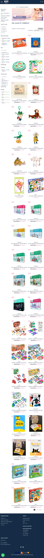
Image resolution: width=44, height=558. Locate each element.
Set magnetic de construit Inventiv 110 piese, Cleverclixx (36, 267)
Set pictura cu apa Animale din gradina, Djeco (36, 77)
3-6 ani (3, 29)
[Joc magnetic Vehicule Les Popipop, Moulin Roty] (36, 42)
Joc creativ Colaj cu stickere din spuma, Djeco (36, 196)
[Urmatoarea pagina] (41, 509)
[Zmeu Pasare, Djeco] (19, 185)
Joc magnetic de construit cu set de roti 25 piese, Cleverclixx (36, 220)
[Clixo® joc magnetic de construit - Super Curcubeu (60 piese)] (19, 352)
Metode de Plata (26, 518)
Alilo (2, 79)
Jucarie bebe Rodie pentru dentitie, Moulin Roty (36, 100)
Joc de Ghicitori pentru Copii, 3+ (36, 458)
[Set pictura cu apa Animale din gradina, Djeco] (36, 66)
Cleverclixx (4, 83)
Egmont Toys (19, 99)
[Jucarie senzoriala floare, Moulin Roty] (19, 114)
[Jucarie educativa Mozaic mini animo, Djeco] (36, 471)
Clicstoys (4, 85)
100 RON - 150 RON (5, 56)
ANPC (24, 521)
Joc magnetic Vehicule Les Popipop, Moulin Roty (36, 53)
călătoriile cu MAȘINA (6, 40)
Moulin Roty (19, 51)
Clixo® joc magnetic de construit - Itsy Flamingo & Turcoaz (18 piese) (19, 386)
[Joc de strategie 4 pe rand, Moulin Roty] (19, 42)
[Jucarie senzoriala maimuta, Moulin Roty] (36, 114)
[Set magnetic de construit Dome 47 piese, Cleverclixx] (36, 280)
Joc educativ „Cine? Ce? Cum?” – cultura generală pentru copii (19, 434)
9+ (2, 32)
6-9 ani (3, 31)
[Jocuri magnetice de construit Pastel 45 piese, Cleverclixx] (19, 209)
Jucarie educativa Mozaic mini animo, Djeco (36, 481)
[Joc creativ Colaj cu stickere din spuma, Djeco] (36, 185)
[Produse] (2, 2)
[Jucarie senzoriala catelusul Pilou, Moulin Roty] (36, 138)
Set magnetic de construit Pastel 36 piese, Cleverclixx (19, 243)
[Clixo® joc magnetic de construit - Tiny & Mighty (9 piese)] (36, 328)
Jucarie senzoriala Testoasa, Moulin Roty (19, 172)
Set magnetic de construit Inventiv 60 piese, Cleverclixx (19, 267)
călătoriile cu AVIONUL (4, 44)
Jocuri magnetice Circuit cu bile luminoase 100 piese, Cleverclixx (19, 315)
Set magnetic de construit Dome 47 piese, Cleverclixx (36, 291)
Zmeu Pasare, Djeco (19, 196)
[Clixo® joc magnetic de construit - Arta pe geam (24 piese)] (19, 399)
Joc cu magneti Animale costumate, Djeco (36, 505)
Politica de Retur (26, 520)
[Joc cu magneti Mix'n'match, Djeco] (19, 495)
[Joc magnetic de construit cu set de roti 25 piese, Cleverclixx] (36, 209)
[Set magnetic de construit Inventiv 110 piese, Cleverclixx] (36, 257)
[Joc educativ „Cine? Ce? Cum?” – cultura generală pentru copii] (19, 423)
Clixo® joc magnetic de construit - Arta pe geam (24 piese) (19, 410)
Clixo (19, 337)
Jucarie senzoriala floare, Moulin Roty (19, 124)
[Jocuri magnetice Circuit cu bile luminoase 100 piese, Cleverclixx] (19, 304)
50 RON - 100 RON (5, 54)
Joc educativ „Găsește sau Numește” (19, 458)
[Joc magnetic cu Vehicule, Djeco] (19, 471)
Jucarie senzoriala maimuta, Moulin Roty (36, 124)
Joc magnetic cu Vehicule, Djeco (19, 481)
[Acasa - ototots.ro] (7, 2)
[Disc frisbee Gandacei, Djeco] (19, 66)
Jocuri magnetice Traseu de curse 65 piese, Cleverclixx (35, 243)
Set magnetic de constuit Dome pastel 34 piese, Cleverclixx (19, 291)
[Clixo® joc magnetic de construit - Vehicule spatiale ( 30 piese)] (19, 328)
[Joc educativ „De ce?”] (36, 423)
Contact (2, 524)
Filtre (41, 28)
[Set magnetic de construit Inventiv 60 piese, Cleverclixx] (19, 257)
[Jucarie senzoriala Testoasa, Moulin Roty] (19, 161)
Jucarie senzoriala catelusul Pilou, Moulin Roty (35, 148)
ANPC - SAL (25, 523)
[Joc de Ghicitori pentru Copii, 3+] (36, 447)
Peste (3, 92)
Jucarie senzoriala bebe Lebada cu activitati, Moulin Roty (36, 172)
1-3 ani (3, 28)
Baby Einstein (4, 80)
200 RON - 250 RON (6, 62)
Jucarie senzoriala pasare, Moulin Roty (19, 148)
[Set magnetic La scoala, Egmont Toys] (19, 90)
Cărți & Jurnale (4, 17)
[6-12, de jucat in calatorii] (27, 14)
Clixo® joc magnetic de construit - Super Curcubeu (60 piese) (19, 362)
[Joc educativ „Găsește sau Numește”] (19, 447)
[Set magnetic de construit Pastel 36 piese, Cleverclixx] (19, 233)
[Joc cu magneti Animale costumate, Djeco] (36, 495)
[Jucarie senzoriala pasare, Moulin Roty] (19, 138)
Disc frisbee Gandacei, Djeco (19, 77)
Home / (17, 7)
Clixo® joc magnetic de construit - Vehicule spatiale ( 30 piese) (19, 339)
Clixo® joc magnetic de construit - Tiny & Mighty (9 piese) (35, 339)
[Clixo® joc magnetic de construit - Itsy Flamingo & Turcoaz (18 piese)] (19, 376)
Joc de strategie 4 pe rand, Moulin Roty (19, 53)
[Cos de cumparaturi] (42, 1)
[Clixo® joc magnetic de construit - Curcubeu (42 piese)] (36, 376)
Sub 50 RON (4, 52)
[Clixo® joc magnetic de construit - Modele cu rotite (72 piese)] (36, 352)
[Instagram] (23, 547)
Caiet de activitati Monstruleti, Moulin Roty (36, 410)
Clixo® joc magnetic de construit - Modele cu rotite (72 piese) (35, 362)
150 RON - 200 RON (5, 59)
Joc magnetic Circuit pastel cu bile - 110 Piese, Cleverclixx (36, 315)
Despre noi (3, 518)
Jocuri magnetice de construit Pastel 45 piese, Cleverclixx (19, 220)
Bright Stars (4, 82)
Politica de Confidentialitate (6, 521)
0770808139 (4, 542)
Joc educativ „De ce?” (36, 434)
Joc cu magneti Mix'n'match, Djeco (19, 505)
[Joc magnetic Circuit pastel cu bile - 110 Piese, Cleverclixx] (36, 304)
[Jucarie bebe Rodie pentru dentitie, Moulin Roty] (36, 90)
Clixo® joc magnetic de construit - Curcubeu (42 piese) (35, 386)
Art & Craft (3, 18)
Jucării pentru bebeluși (5, 15)
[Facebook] (21, 547)
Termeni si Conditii (4, 520)
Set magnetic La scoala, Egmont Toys (19, 100)
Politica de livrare (4, 523)
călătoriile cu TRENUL (6, 38)
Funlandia (19, 432)
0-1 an (3, 26)
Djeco (19, 75)
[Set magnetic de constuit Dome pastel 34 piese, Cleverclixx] (19, 280)
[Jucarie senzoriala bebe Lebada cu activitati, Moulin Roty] (36, 161)
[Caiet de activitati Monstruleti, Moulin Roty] (36, 399)
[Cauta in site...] (40, 1)
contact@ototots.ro (6, 544)
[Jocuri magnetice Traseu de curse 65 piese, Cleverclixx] (36, 233)
